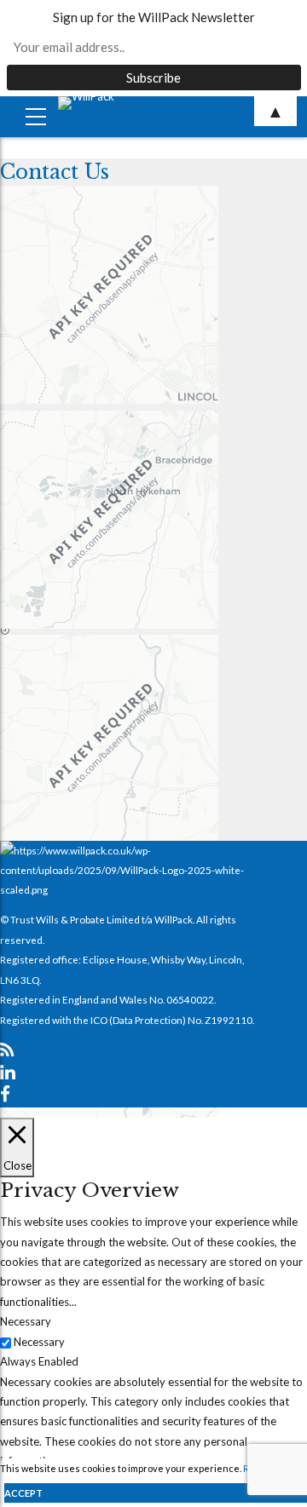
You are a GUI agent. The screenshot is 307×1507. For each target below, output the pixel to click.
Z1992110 (228, 1020)
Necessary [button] (25, 1321)
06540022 (190, 999)
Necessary (39, 1342)
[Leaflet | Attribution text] (128, 313)
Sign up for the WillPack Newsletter (154, 17)
